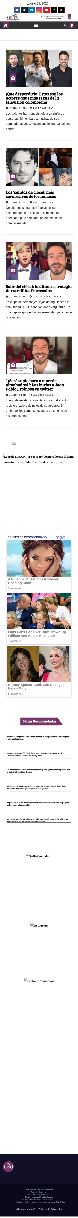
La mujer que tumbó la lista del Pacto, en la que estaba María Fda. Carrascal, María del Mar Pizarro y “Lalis (35, 754)
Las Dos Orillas (43, 107)
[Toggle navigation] (36, 25)
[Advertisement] (39, 888)
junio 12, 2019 (18, 394)
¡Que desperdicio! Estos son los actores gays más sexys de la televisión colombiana (34, 98)
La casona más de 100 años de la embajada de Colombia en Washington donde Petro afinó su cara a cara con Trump (37, 820)
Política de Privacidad (50, 1209)
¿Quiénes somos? (25, 1209)
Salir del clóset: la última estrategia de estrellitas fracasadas (39, 288)
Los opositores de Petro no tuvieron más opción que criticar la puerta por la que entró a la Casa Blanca (38, 770)
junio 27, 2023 (18, 107)
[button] (65, 25)
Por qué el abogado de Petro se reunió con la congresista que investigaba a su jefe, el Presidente (39, 737)
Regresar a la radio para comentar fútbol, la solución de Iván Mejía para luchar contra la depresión (38, 803)
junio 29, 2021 (18, 202)
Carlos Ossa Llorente (47, 296)
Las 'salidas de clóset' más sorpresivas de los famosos (31, 194)
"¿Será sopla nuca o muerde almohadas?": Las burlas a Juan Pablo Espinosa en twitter (35, 385)
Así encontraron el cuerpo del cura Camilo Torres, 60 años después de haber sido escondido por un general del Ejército (36, 787)
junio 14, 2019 (18, 296)
